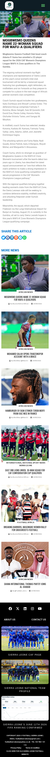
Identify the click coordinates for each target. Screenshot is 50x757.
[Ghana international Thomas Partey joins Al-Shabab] (25, 560)
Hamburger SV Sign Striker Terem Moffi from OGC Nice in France (25, 412)
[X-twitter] (17, 608)
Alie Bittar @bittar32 (20, 361)
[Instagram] (32, 608)
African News (26, 292)
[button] (43, 5)
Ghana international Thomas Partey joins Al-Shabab (25, 585)
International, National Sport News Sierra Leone (25, 464)
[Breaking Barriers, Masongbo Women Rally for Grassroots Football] (25, 503)
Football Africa (25, 522)
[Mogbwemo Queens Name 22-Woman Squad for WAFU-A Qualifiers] (25, 273)
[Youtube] (39, 608)
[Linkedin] (25, 608)
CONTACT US (38, 619)
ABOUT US (9, 619)
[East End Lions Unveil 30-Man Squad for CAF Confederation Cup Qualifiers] (25, 444)
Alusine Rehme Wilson (20, 304)
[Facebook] (10, 608)
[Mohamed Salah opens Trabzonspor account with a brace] (25, 330)
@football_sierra (21, 591)
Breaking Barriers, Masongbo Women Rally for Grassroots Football (25, 528)
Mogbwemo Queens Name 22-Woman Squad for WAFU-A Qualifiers (25, 298)
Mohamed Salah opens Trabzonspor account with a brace (25, 355)
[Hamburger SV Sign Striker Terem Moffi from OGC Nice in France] (25, 387)
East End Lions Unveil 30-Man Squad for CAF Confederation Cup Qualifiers (25, 471)
